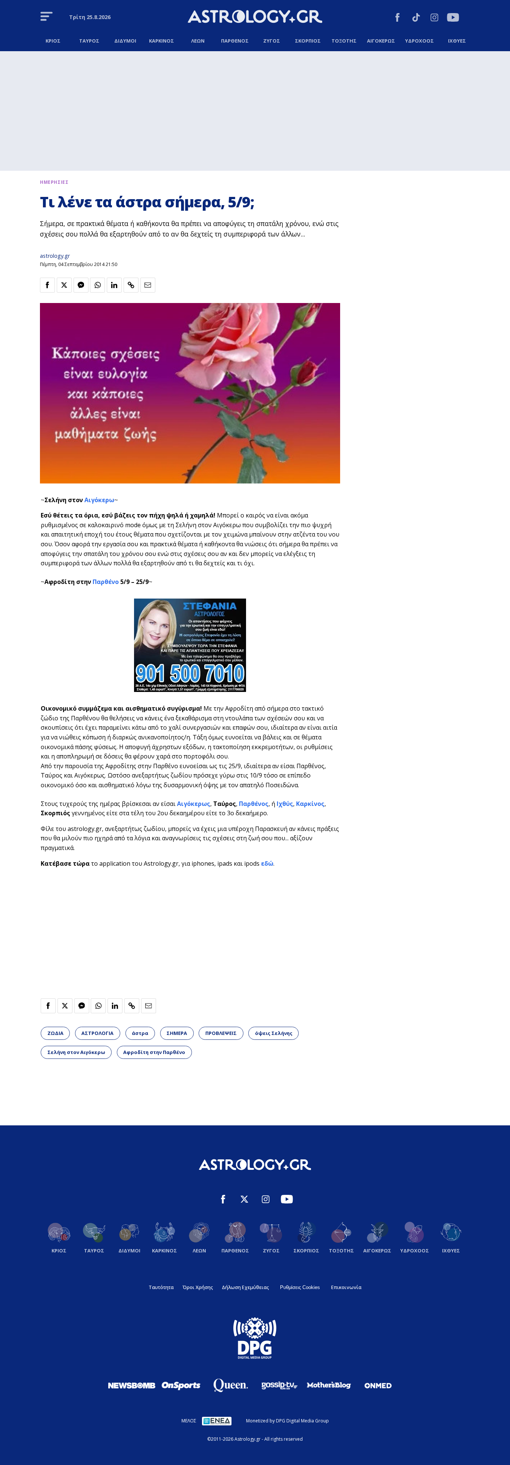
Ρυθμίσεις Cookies (300, 1287)
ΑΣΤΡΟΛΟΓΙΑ (97, 1033)
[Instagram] (434, 18)
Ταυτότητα (161, 1287)
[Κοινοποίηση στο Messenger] (81, 285)
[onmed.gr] (378, 1385)
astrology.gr (55, 255)
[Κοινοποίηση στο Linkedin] (114, 285)
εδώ (267, 863)
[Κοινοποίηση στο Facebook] (47, 285)
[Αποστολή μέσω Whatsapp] (97, 285)
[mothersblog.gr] (329, 1385)
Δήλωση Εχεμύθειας (245, 1287)
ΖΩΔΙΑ (55, 1033)
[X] (244, 1200)
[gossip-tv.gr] (280, 1385)
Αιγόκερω (99, 500)
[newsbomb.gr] (132, 1385)
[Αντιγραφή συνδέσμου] (131, 285)
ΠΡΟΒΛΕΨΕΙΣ (221, 1033)
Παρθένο (106, 582)
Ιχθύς (285, 804)
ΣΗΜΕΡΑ (177, 1033)
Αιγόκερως (193, 804)
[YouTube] (453, 18)
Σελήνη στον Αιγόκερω (76, 1052)
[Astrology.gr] (255, 17)
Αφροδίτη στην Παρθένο (154, 1052)
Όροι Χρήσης (198, 1287)
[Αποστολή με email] (147, 285)
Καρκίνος (310, 804)
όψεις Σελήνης (273, 1033)
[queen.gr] (230, 1385)
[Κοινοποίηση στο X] (64, 285)
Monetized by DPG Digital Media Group (287, 1421)
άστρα (140, 1033)
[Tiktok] (416, 18)
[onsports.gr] (181, 1385)
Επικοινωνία (346, 1287)
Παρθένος (253, 804)
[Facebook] (397, 18)
